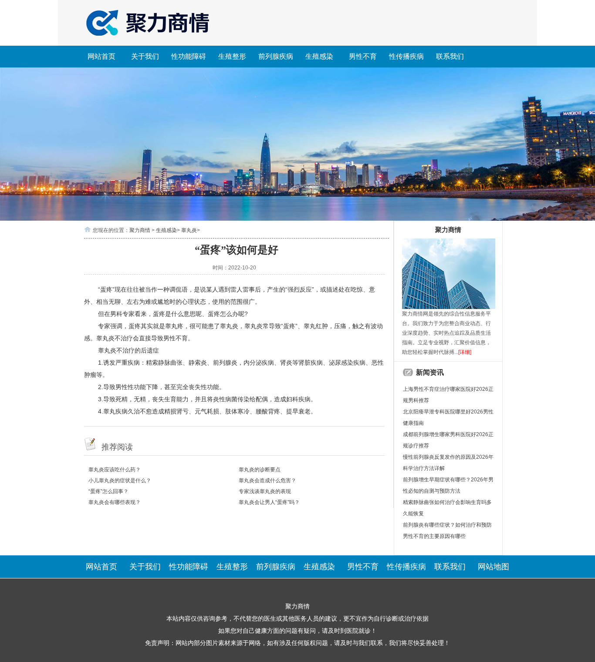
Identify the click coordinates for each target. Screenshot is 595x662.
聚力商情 (139, 230)
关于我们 (145, 56)
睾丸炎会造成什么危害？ (267, 480)
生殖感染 (319, 56)
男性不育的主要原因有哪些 (434, 536)
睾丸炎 (189, 230)
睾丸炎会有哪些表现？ (114, 502)
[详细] (464, 352)
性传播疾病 (406, 56)
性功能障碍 (188, 56)
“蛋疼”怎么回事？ (108, 491)
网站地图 (493, 566)
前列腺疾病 (275, 56)
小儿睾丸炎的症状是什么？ (119, 480)
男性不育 (363, 56)
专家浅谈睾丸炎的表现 (265, 491)
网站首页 (101, 56)
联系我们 (450, 56)
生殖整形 (232, 56)
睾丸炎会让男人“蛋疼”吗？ (269, 502)
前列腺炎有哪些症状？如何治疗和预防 (447, 525)
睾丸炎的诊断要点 (260, 470)
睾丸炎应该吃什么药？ (114, 470)
